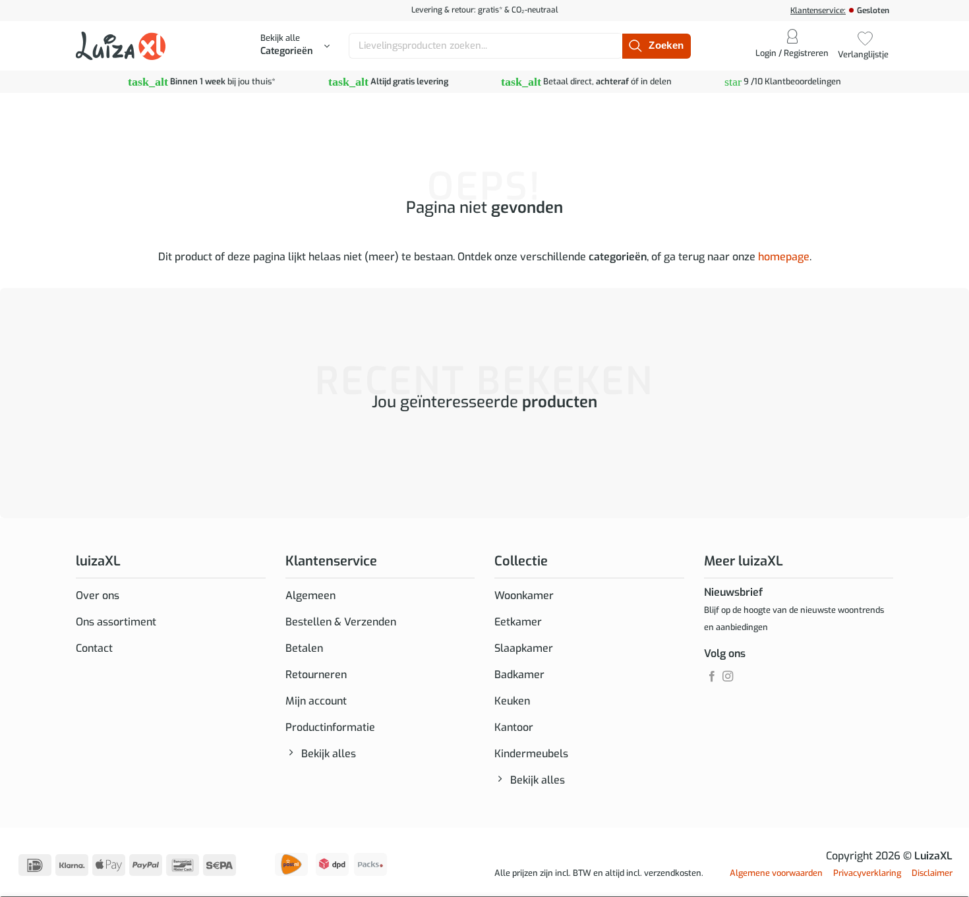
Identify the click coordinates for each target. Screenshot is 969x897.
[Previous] (79, 456)
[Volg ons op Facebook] (712, 677)
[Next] (115, 456)
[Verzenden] (656, 46)
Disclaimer (932, 873)
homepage (783, 257)
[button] (294, 46)
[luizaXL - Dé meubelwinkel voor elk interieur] (120, 45)
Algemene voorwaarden (776, 873)
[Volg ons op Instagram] (727, 677)
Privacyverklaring (867, 873)
